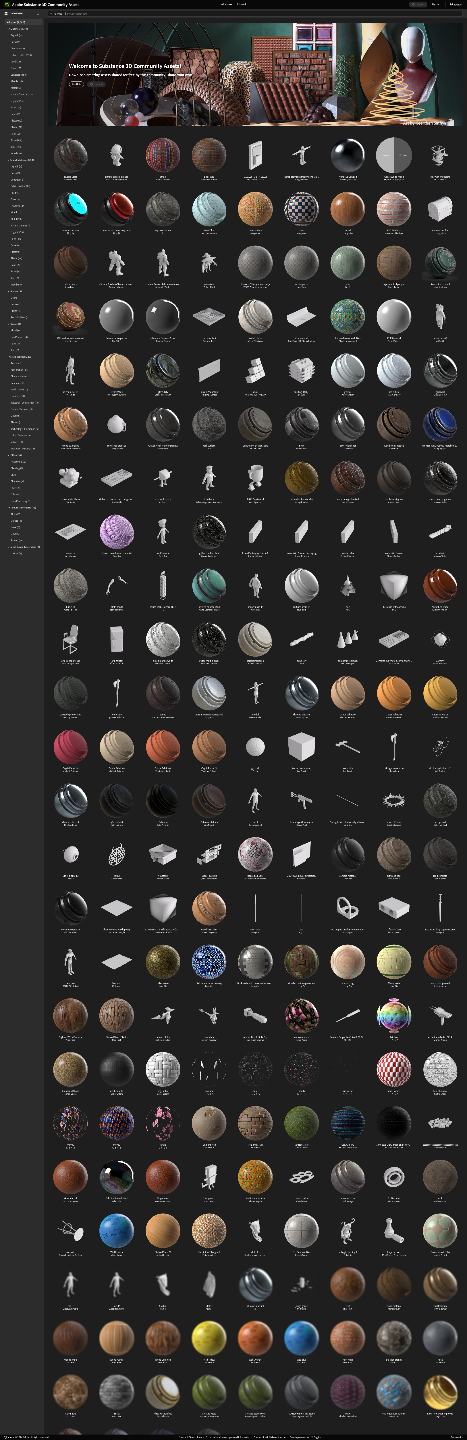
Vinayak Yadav (347, 394)
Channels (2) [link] (17, 481)
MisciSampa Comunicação (394, 1255)
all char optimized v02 (440, 768)
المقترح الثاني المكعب (255, 176)
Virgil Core (440, 1416)
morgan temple (301, 179)
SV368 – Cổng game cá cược (255, 284)
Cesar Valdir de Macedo (116, 179)
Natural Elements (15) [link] (22, 409)
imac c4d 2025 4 (163, 499)
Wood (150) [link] (16, 153)
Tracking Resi (209, 338)
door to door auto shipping (116, 929)
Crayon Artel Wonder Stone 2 (163, 445)
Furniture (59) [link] (18, 396)
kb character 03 (70, 392)
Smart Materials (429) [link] (22, 160)
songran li (209, 717)
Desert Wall (117, 392)
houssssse (163, 875)
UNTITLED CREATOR (116, 394)
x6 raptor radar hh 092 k (440, 1037)
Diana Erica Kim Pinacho (255, 878)
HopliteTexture (440, 1306)
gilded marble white (163, 660)
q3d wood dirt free (209, 822)
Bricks (117, 1413)
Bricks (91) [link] (16, 42)
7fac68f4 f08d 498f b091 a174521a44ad (118, 284)
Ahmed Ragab (255, 1201)
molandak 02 (440, 338)
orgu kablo (163, 1091)
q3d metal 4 (117, 822)
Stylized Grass (301, 1144)
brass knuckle (301, 1198)
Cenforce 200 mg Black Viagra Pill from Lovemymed (402, 660)
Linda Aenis (301, 1039)
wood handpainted (440, 983)
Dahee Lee (348, 448)
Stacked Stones (394, 1359)
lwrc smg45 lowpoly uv (301, 822)
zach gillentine (163, 1255)
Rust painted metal (440, 284)
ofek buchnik (394, 878)
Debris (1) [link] (15, 297)
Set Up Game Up (209, 233)
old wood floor (394, 875)
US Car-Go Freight (117, 932)
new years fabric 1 (301, 1037)
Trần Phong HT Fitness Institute (301, 341)
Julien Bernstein (440, 663)
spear (301, 929)
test (348, 284)
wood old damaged (394, 445)
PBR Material (394, 338)
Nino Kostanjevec (70, 1201)
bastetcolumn (255, 338)
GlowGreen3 (347, 1144)
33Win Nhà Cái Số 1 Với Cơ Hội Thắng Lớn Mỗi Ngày (172, 929)
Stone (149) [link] (16, 140)
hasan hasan (163, 1416)
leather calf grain (394, 499)
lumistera (209, 1037)
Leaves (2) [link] (16, 304)
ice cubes (394, 392)
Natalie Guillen (255, 717)
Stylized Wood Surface (70, 1037)
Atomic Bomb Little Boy (255, 1037)
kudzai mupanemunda (255, 1255)
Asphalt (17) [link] (17, 35)
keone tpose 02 (255, 607)
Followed (241, 4)
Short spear (255, 929)
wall (440, 1198)
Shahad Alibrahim (163, 394)
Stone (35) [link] (16, 271)
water (255, 1091)
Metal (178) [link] (16, 87)
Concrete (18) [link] (17, 179)
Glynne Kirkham (255, 556)
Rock (440, 1359)
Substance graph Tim (117, 338)
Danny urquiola (301, 717)
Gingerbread (70, 1198)
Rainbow (393, 1037)
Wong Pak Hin (70, 609)
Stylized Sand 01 (163, 1252)
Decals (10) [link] (16, 324)
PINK (347, 1413)
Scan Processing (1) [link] (20, 501)
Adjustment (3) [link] (18, 461)
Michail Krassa (440, 1039)
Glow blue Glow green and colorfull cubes (397, 1144)
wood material (394, 1306)
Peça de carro (394, 1252)
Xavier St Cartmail (209, 179)
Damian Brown (163, 341)
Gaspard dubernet (209, 556)
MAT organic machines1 (394, 1413)
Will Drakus (440, 771)
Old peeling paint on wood (70, 338)
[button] (76, 84)
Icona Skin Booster (394, 553)
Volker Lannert (440, 824)
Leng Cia (348, 824)
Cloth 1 (209, 1306)
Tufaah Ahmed (255, 824)
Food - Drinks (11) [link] (19, 389)
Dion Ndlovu (162, 448)
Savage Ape (209, 1198)
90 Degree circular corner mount (347, 929)
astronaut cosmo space (116, 176)
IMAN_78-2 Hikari (71, 986)
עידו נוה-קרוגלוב (116, 663)
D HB (255, 771)
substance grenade (116, 445)
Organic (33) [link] (17, 232)
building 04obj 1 (301, 392)
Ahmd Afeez (301, 1201)
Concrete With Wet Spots (255, 445)
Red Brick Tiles (255, 1144)
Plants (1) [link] (15, 310)
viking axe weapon (394, 768)
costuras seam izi (301, 607)
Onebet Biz (394, 1416)
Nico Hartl (70, 1039)
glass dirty (163, 392)
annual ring (348, 983)
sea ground (440, 822)
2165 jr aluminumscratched (209, 714)
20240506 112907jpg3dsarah (301, 875)
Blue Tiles (209, 230)
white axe (117, 714)
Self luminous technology (209, 983)
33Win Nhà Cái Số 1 (163, 932)
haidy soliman (440, 1147)
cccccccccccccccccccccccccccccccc (440, 1144)
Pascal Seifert (394, 341)
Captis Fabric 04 (71, 768)
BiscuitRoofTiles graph (209, 1252)
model (255, 714)
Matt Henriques (348, 663)
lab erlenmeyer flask (347, 660)
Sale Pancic (302, 771)
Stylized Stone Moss (255, 1413)
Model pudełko (209, 875)
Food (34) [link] (16, 61)
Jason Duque (70, 287)
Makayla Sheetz (70, 932)
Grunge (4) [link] (16, 520)
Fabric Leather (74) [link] (20, 186)
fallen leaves (163, 983)
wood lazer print (70, 445)
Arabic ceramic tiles (255, 1198)
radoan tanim (117, 878)
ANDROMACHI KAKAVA (255, 394)
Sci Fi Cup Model (255, 499)
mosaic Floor (255, 230)
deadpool (70, 983)
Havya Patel (301, 824)
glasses (347, 392)
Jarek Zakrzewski (209, 878)
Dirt (348, 1306)
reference (70, 553)
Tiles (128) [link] (16, 146)
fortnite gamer (440, 1308)
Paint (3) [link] (15, 343)
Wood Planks (116, 1359)
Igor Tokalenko (116, 609)
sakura (163, 1144)
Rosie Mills (117, 502)
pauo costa (301, 609)
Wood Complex (163, 1359)
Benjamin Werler (116, 287)
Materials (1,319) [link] (19, 28)
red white (394, 1091)
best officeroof (440, 1091)
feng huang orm (70, 230)
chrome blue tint (301, 714)
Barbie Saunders (255, 663)
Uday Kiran (394, 448)
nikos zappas (348, 932)
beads (302, 1091)
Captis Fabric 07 (348, 714)
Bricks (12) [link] (16, 173)
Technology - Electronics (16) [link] (25, 429)
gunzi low (301, 660)
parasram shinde (116, 717)
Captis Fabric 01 (209, 768)
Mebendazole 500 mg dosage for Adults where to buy (126, 499)
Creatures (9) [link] (17, 383)
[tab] (226, 4)
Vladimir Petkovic (348, 717)
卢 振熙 (301, 394)
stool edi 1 (70, 1252)
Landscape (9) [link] (18, 206)
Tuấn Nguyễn (117, 824)
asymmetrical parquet (394, 284)
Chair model (301, 338)
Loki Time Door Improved (440, 1413)
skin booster (348, 553)
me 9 (255, 822)
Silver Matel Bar (348, 445)
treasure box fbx (440, 230)
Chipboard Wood (70, 1091)
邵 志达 (70, 233)
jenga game (302, 1306)
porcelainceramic (255, 660)
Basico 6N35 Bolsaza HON (163, 607)
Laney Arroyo (117, 448)
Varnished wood (440, 607)
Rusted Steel (70, 176)
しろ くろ (394, 1039)
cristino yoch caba (348, 179)
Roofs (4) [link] (15, 265)
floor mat (116, 983)
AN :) (209, 448)
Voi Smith (440, 341)
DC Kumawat (440, 179)
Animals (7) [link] (16, 363)
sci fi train (440, 553)
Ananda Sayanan (209, 932)
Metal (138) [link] (16, 219)
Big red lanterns (70, 875)
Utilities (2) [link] (16, 553)
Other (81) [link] (16, 415)
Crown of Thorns (394, 822)
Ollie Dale (116, 1201)
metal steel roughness (440, 499)
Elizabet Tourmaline (348, 1147)
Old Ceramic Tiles (301, 1252)
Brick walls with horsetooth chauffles (256, 983)
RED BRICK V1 (394, 230)
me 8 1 (116, 1306)
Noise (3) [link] (15, 527)
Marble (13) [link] (16, 212)
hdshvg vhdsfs (440, 1093)
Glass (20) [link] (16, 68)
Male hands (117, 607)
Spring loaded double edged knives (347, 822)
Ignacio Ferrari (301, 1255)
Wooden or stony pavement (302, 983)
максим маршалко (394, 179)
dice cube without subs (394, 607)
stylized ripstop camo (70, 714)
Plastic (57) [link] (16, 127)
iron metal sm (348, 1198)
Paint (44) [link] (16, 238)
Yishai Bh (348, 1255)
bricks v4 (70, 607)
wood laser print (209, 929)
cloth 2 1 (255, 1252)
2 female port (394, 929)
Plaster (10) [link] (16, 120)
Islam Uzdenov (440, 287)
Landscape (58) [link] (19, 74)
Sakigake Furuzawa (255, 1039)
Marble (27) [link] (17, 81)
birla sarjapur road (70, 663)
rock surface (209, 445)
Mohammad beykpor (394, 233)
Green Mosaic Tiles (440, 1252)
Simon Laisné (71, 1093)
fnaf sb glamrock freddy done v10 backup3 (305, 176)
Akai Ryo (348, 878)
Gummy (440, 660)
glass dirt (440, 392)
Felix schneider (209, 1255)
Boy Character (163, 553)
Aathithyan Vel (255, 502)
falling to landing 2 (348, 1252)
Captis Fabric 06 (394, 714)
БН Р (347, 287)
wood (348, 230)
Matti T (163, 1308)
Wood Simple (70, 1359)
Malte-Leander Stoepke (209, 609)
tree (348, 607)
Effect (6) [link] (15, 488)
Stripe (163, 176)
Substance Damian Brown (163, 338)
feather (209, 1091)
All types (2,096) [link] (16, 22)
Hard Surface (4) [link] (19, 337)
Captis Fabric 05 (440, 714)
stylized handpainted (209, 607)
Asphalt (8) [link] (16, 166)
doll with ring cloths (440, 176)
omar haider (70, 556)
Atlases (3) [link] (16, 291)
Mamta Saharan (163, 179)
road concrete (440, 875)
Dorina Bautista (301, 448)
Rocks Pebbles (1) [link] (19, 317)
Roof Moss (348, 1359)
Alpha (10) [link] (16, 514)
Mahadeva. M (440, 1201)
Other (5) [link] (15, 494)
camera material (347, 875)
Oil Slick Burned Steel (117, 1198)
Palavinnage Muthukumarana (209, 502)
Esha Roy (117, 556)
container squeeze (70, 929)
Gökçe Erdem (394, 287)
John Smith (394, 663)
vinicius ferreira (440, 986)
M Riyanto (116, 986)
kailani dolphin (162, 1037)
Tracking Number (209, 394)
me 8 (70, 1306)
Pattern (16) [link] (17, 540)
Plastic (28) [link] (16, 258)
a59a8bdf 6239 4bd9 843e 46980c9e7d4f (166, 284)
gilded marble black (209, 553)
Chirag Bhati (440, 233)
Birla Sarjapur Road (70, 660)
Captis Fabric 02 (163, 768)
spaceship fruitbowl (70, 499)
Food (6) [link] (15, 192)
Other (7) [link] (15, 533)
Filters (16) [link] (16, 455)
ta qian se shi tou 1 (163, 230)
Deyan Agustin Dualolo (209, 1416)
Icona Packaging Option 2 (255, 553)
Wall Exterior (116, 1252)
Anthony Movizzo (70, 717)
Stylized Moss (209, 1413)
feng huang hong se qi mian (117, 230)
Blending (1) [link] (17, 468)
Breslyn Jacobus (394, 824)
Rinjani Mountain (209, 392)
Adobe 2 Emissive (255, 341)
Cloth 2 (163, 1306)
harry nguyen (440, 448)
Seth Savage (347, 1201)
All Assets (226, 4)
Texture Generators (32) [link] (23, 507)
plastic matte (116, 1091)
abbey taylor (116, 1255)
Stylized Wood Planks (117, 1037)
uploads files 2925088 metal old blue (440, 445)
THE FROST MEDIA (255, 179)
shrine (117, 875)
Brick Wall (209, 176)
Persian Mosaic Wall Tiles (347, 338)
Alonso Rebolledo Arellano (70, 1255)
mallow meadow (163, 1039)
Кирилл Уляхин (440, 609)
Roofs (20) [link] (16, 133)
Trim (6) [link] (15, 350)
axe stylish (348, 768)
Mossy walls (394, 983)
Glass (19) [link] (15, 199)
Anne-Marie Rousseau (70, 448)
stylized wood (70, 284)
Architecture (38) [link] (19, 369)
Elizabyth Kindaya (70, 1308)
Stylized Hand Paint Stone (302, 1413)
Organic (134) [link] (17, 101)
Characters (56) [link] (19, 376)
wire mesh (347, 1091)
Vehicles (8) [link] (17, 442)
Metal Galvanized (348, 176)
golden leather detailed (301, 499)
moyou (70, 1144)
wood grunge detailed (348, 499)
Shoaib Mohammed (348, 341)
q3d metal (163, 822)
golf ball (255, 768)
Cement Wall (209, 1144)
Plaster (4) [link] (16, 251)
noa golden (255, 233)
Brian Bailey (255, 448)
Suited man (209, 499)
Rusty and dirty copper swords (440, 929)
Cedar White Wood (394, 176)
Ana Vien (302, 287)
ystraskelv (209, 284)
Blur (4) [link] (14, 474)
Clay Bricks (70, 1413)
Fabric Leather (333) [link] (21, 55)
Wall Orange (255, 1359)
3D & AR (458, 4)
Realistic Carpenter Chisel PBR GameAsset (351, 1037)
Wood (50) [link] (16, 284)
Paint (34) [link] (16, 107)
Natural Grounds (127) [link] (22, 94)
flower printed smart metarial (117, 553)
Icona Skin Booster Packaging (302, 553)
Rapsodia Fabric (255, 875)
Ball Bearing (394, 1198)
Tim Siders (116, 341)
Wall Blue (301, 1359)
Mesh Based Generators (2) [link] (25, 547)
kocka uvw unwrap (301, 768)
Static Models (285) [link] (20, 356)
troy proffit (301, 878)
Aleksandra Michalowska (163, 717)
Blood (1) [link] (15, 330)
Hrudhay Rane (70, 824)
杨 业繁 (347, 1039)
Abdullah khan (70, 179)
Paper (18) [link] (16, 114)
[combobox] (263, 14)
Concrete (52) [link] (18, 48)
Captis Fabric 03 (117, 768)
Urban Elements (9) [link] (21, 435)
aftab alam (394, 771)
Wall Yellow (209, 1359)
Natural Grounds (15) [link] (21, 225)
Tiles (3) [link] (15, 278)
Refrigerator (117, 660)
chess (301, 230)
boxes (255, 392)
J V (163, 609)
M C (348, 609)
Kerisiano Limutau (163, 663)
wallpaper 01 (301, 284)
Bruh (301, 445)
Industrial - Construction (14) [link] (25, 402)
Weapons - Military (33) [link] (23, 448)
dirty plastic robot (163, 1413)
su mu (301, 663)
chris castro (209, 1201)
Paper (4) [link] (15, 245)
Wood (163, 714)
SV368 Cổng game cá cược (255, 287)
